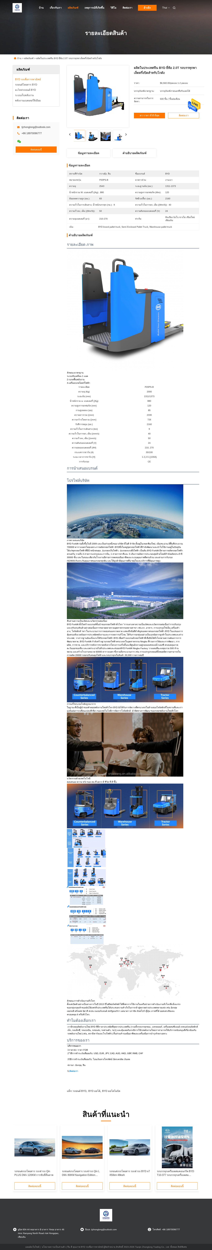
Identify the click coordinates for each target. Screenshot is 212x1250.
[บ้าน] (17, 7)
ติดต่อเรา (127, 7)
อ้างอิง (147, 7)
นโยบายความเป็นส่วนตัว (53, 1247)
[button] (18, 1154)
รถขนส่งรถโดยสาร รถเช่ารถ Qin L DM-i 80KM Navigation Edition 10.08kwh (80, 1173)
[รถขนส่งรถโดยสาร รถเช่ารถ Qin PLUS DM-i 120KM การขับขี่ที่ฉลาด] (34, 1147)
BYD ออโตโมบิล (111, 1091)
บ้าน (41, 7)
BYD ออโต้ (94, 1091)
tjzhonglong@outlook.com (36, 127)
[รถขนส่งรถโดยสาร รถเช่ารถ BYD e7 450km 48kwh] (129, 1147)
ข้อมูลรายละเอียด (88, 153)
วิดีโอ (113, 7)
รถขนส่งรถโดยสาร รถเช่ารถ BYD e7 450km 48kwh (129, 1173)
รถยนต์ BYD (79, 1091)
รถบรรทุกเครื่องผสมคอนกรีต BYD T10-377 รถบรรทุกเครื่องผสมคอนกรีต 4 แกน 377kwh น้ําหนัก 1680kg (175, 1173)
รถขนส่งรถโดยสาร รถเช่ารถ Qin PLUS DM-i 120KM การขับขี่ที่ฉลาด (33, 1173)
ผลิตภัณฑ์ (73, 7)
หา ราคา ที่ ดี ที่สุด (149, 115)
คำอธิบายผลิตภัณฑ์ (135, 153)
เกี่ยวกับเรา (56, 7)
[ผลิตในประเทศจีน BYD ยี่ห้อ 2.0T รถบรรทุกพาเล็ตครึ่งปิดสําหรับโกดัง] (98, 96)
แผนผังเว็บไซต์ (32, 1247)
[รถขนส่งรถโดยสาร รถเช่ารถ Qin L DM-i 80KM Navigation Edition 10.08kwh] (82, 1147)
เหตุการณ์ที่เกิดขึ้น (94, 7)
